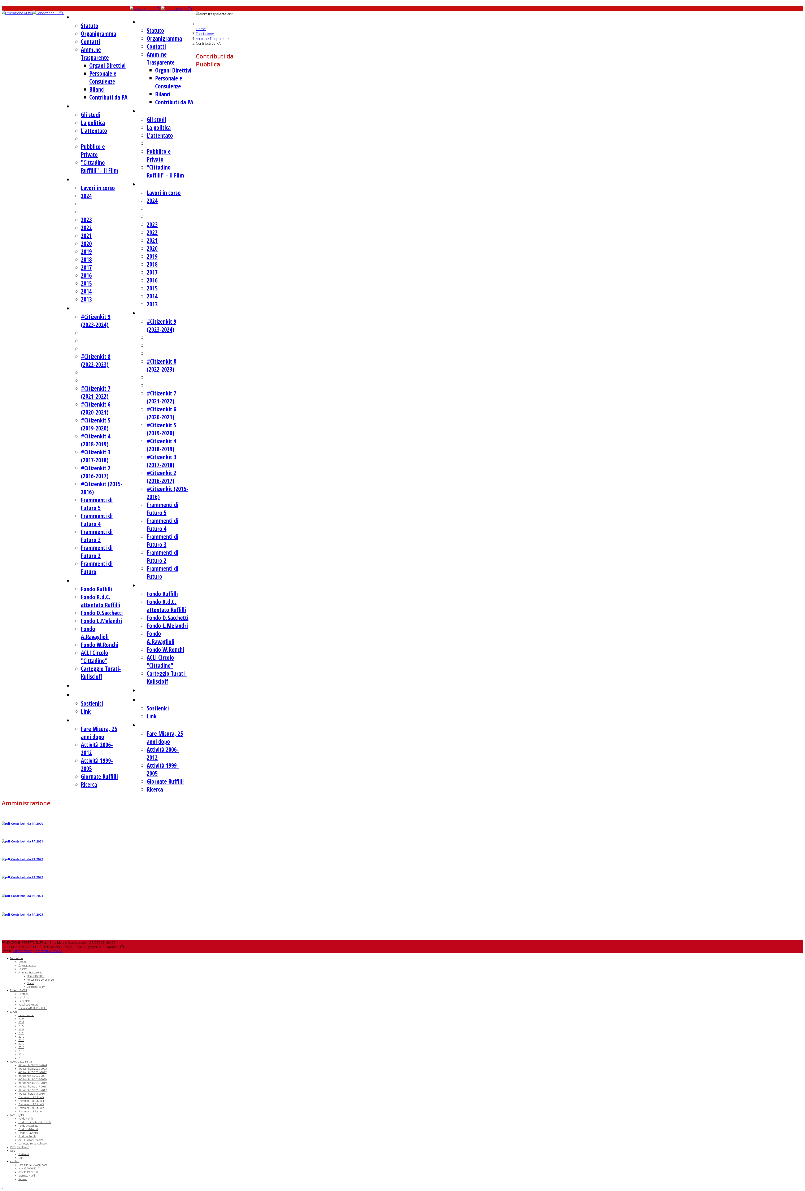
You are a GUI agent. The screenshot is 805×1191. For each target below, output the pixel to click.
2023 (86, 220)
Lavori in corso (98, 188)
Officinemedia (22, 951)
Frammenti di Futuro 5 (97, 504)
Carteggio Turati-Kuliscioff (101, 672)
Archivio (85, 720)
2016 (86, 275)
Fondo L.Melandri (101, 621)
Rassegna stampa (98, 685)
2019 (86, 251)
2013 (86, 299)
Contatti (90, 41)
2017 (86, 267)
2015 (86, 283)
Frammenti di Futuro (30, 1111)
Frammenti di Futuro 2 (97, 552)
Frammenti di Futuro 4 (97, 520)
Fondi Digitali (92, 580)
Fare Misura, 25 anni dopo (99, 733)
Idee (80, 694)
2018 (86, 259)
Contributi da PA (108, 97)
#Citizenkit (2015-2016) (31, 1093)
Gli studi (90, 115)
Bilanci (97, 89)
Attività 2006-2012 (28, 1168)
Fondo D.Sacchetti (102, 613)
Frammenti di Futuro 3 (97, 536)
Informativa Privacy (48, 951)
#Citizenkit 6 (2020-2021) (95, 408)
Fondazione (90, 17)
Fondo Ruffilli (96, 589)
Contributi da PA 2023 (26, 877)
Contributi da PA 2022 (26, 859)
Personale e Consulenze (102, 77)
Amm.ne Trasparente (95, 53)
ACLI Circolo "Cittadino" (94, 657)
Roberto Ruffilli (95, 106)
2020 (86, 244)
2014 (86, 291)
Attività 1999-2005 (28, 1172)
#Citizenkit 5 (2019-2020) (95, 424)
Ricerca (89, 784)
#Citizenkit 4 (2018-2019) (95, 440)
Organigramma (98, 34)
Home (201, 28)
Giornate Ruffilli (99, 776)
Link (86, 711)
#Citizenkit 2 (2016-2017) (95, 472)
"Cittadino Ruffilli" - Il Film (99, 166)
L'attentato (94, 131)
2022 (86, 228)
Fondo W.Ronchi (99, 645)
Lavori (83, 179)
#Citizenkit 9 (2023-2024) (95, 321)
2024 (86, 196)
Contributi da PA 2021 (26, 841)
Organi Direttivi (107, 65)
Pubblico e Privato (93, 150)
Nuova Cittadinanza (101, 308)
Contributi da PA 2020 (27, 824)
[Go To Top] (2, 1187)
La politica (93, 123)
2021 (86, 236)
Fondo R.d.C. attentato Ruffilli (100, 601)
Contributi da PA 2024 (26, 896)
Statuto (89, 26)
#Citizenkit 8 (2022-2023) (95, 360)
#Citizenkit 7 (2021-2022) (95, 392)
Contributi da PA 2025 (26, 914)
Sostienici (92, 703)
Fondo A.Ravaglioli (95, 633)
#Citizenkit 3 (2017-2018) (95, 456)
